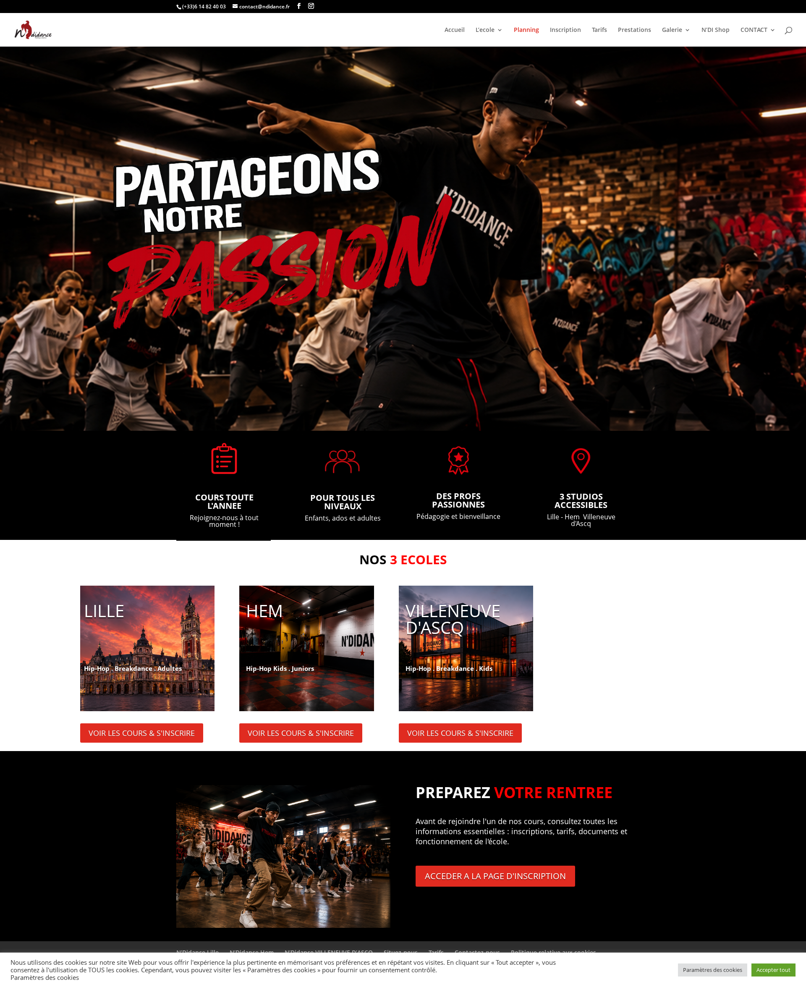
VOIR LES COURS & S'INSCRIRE (142, 733)
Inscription (565, 30)
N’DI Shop (715, 30)
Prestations (634, 30)
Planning (526, 30)
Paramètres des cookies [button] (712, 970)
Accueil (455, 30)
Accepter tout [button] (773, 970)
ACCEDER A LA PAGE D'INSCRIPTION (495, 876)
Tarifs (599, 30)
